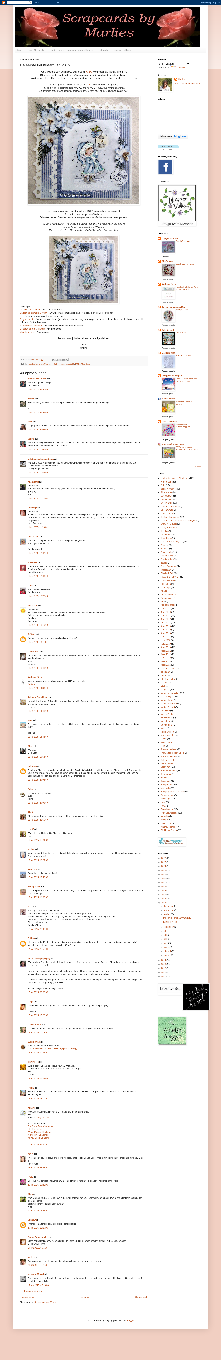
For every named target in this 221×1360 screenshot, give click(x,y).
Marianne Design (169, 703)
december (169, 906)
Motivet (164, 728)
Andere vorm (167, 482)
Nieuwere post (27, 1297)
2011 (163, 972)
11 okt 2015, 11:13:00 (38, 498)
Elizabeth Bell (167, 573)
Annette (31, 1108)
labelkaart (165, 672)
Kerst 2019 (166, 644)
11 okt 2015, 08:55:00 (38, 389)
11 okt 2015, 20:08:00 (38, 803)
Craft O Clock (167, 513)
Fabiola (31, 938)
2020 (163, 882)
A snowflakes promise (31, 325)
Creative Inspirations (30, 309)
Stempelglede (167, 795)
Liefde (163, 675)
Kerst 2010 (166, 612)
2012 (163, 968)
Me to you (165, 710)
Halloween (166, 584)
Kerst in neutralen (183, 356)
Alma (30, 1194)
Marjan (31, 849)
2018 (163, 890)
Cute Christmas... (183, 333)
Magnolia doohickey (170, 693)
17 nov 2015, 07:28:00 (38, 1285)
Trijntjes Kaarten (170, 238)
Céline (31, 789)
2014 (163, 960)
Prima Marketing (168, 756)
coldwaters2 (34, 651)
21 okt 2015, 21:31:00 (38, 1167)
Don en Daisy (167, 556)
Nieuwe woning (168, 735)
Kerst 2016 (166, 633)
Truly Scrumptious (169, 813)
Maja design (86, 364)
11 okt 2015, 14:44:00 (38, 737)
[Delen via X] (60, 359)
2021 (163, 878)
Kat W (30, 1154)
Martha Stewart (168, 707)
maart (166, 947)
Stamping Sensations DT (172, 791)
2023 (163, 870)
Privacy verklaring (122, 50)
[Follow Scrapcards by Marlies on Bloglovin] (173, 138)
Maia (30, 906)
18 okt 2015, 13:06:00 (38, 1098)
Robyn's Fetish (167, 760)
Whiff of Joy (166, 823)
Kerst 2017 (166, 637)
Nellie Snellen (167, 732)
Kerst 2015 (69, 364)
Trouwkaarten (167, 809)
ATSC (89, 71)
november (169, 910)
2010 (163, 976)
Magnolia (165, 689)
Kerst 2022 (166, 654)
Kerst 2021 (166, 651)
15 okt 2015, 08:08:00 (38, 992)
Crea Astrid (33, 536)
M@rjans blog (168, 353)
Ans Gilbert (33, 482)
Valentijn (165, 816)
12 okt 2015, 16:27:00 (38, 860)
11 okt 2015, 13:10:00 (38, 625)
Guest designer (168, 580)
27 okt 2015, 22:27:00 (38, 1228)
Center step (166, 499)
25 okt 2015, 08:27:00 (38, 1210)
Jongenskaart (167, 598)
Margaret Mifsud (36, 1274)
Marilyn (31, 1257)
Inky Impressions (168, 594)
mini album (166, 721)
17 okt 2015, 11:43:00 (38, 1078)
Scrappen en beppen (172, 376)
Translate (181, 67)
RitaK (30, 812)
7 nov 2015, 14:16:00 (37, 1265)
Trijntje (31, 1088)
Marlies (181, 79)
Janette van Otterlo (37, 379)
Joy (162, 601)
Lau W (31, 829)
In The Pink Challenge (38, 1135)
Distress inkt (59, 364)
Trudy (30, 585)
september (169, 927)
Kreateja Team (167, 668)
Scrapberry (166, 774)
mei (165, 939)
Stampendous (167, 784)
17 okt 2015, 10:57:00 (38, 1052)
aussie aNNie (34, 1042)
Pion (163, 746)
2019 (163, 886)
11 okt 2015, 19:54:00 (38, 757)
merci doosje (167, 718)
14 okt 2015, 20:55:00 (38, 949)
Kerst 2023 (166, 658)
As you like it (27, 319)
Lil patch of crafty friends (32, 328)
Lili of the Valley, (35, 1129)
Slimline (164, 777)
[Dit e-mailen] (53, 359)
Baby (163, 485)
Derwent (165, 545)
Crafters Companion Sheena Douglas (178, 520)
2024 (163, 866)
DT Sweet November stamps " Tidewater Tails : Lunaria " (187, 449)
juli (165, 931)
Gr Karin (31, 684)
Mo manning (166, 725)
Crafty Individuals (169, 524)
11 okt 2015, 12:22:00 (38, 596)
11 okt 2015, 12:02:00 (38, 553)
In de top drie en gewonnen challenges (72, 50)
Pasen (164, 739)
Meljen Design (167, 714)
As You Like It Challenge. (39, 1138)
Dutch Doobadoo (169, 566)
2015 (163, 902)
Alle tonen (197, 466)
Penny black (166, 742)
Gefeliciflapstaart (183, 241)
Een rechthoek (170, 922)
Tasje (163, 802)
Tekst (163, 806)
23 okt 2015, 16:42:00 (38, 1185)
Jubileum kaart (167, 605)
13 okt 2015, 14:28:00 (38, 897)
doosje (164, 563)
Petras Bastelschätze (38, 1237)
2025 (163, 862)
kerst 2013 (165, 622)
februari (167, 951)
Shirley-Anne (34, 886)
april (166, 943)
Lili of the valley (168, 679)
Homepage (85, 1297)
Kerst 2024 (166, 661)
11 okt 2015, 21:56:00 (38, 820)
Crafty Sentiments (169, 527)
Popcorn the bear (169, 749)
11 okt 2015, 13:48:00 (38, 668)
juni (165, 935)
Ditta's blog (167, 261)
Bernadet (32, 869)
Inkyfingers (33, 1062)
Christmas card (27, 332)
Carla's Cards (34, 1024)
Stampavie (166, 781)
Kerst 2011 (166, 615)
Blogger (130, 1320)
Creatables (166, 534)
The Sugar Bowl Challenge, (41, 1126)
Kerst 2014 (166, 626)
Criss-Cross (166, 538)
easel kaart (166, 570)
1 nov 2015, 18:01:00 (37, 1248)
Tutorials (103, 50)
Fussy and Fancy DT (170, 577)
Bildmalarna (166, 492)
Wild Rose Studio (169, 830)
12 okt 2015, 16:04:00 (38, 840)
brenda (31, 399)
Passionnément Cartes (173, 444)
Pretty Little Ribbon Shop (172, 753)
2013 (163, 964)
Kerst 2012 (166, 619)
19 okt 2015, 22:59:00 (38, 1144)
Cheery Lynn (167, 503)
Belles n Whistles (169, 489)
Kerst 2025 (166, 665)
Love (163, 686)
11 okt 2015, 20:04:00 (38, 780)
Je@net (31, 634)
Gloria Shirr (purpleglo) (39, 958)
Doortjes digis (167, 559)
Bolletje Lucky (169, 330)
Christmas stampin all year (33, 313)
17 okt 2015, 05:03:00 (38, 1032)
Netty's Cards (43, 1117)
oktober (167, 914)
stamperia (165, 788)
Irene (30, 720)
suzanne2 (32, 562)
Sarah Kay (165, 767)
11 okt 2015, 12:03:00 (38, 576)
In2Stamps (166, 587)
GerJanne (32, 605)
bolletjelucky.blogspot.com (41, 459)
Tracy (30, 1177)
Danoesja (32, 508)
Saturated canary (169, 770)
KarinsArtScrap (35, 677)
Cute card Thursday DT (171, 541)
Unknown (32, 766)
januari (167, 955)
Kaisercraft (166, 608)
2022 (163, 874)
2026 (163, 858)
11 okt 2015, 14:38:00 (38, 688)
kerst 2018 (165, 640)
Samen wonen (167, 763)
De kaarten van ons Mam (174, 307)
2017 (163, 894)
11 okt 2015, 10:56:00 (38, 472)
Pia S (30, 422)
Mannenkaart (167, 700)
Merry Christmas (183, 310)
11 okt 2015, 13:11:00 (38, 642)
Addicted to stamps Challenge (40, 364)
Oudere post (141, 1297)
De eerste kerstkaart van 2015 (177, 918)
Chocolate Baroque (170, 506)
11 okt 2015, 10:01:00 (38, 449)
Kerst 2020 (166, 647)
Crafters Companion (170, 517)
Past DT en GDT (36, 50)
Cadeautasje (167, 496)
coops (31, 1001)
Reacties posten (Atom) (45, 1302)
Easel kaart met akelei (185, 264)
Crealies (165, 531)
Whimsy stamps (168, 827)
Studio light (166, 799)
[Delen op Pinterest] (67, 359)
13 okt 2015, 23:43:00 (38, 929)
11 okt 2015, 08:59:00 (38, 412)
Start (19, 50)
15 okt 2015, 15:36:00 (38, 1015)
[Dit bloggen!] (57, 359)
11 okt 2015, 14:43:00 (38, 711)
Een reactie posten (33, 1291)
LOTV (77, 364)
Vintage (164, 820)
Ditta (30, 746)
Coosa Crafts (167, 510)
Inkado (164, 591)
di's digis (165, 548)
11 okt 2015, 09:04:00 (38, 429)
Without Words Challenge (40, 1132)
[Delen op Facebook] (63, 359)
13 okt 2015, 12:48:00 (38, 877)
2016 (163, 899)
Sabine (31, 439)
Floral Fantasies (169, 422)
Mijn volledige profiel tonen (187, 84)
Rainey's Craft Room (38, 697)
